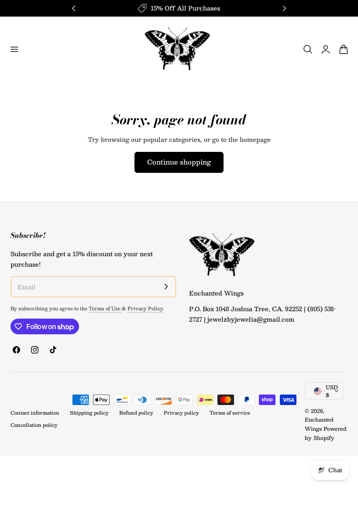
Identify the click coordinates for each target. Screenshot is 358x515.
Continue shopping (179, 161)
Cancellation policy (34, 425)
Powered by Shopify (326, 433)
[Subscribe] (165, 286)
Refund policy (136, 413)
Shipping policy (89, 413)
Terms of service (230, 413)
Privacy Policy (145, 308)
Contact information (34, 413)
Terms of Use (105, 308)
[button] (14, 49)
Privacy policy (181, 413)
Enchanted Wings (319, 424)
